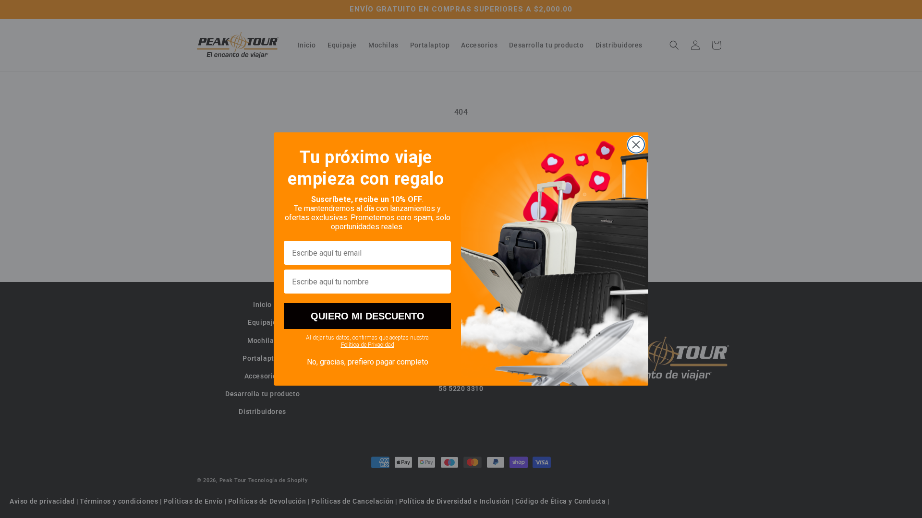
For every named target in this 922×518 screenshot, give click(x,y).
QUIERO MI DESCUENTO (368, 316)
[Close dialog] (636, 144)
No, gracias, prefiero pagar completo (367, 361)
